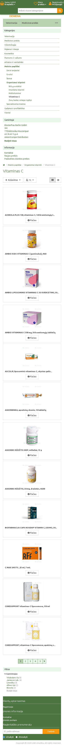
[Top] (4, 165)
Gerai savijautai (13, 70)
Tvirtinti (50, 731)
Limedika (10, 683)
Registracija (8, 707)
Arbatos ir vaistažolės (13, 62)
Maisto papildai (11, 66)
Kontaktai (8, 153)
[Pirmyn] (44, 661)
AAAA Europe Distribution (16, 137)
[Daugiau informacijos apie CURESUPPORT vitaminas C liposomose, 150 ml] (32, 591)
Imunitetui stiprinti (16, 90)
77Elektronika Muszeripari (16, 131)
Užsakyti (10, 737)
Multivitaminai (15, 93)
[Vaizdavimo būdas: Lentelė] (53, 180)
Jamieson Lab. (13, 680)
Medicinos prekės (30, 23)
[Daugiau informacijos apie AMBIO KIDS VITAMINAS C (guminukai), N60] (32, 239)
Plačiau (32, 220)
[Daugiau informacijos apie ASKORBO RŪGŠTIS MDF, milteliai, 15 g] (32, 435)
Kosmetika (9, 53)
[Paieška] (60, 10)
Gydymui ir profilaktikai (14, 108)
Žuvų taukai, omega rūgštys (20, 100)
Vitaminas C (14, 97)
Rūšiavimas (13, 180)
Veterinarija (11, 23)
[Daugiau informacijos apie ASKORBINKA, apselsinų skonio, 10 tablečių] (32, 395)
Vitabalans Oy (13, 677)
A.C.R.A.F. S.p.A (11, 134)
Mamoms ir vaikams (13, 58)
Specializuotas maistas (16, 104)
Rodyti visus (10, 141)
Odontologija (10, 45)
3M (5, 128)
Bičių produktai (15, 86)
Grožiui (10, 74)
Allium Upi (11, 685)
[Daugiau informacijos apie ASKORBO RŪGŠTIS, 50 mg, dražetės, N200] (32, 474)
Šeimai (9, 78)
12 (30, 180)
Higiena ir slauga (11, 49)
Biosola (10, 688)
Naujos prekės (11, 156)
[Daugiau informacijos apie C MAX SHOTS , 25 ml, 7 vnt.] (32, 553)
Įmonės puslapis (10, 720)
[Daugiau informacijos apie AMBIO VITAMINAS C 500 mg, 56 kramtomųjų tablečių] (32, 318)
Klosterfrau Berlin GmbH (15, 125)
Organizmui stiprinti (16, 82)
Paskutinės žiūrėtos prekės (16, 159)
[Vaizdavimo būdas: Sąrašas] (58, 180)
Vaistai (7, 113)
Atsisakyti (23, 737)
